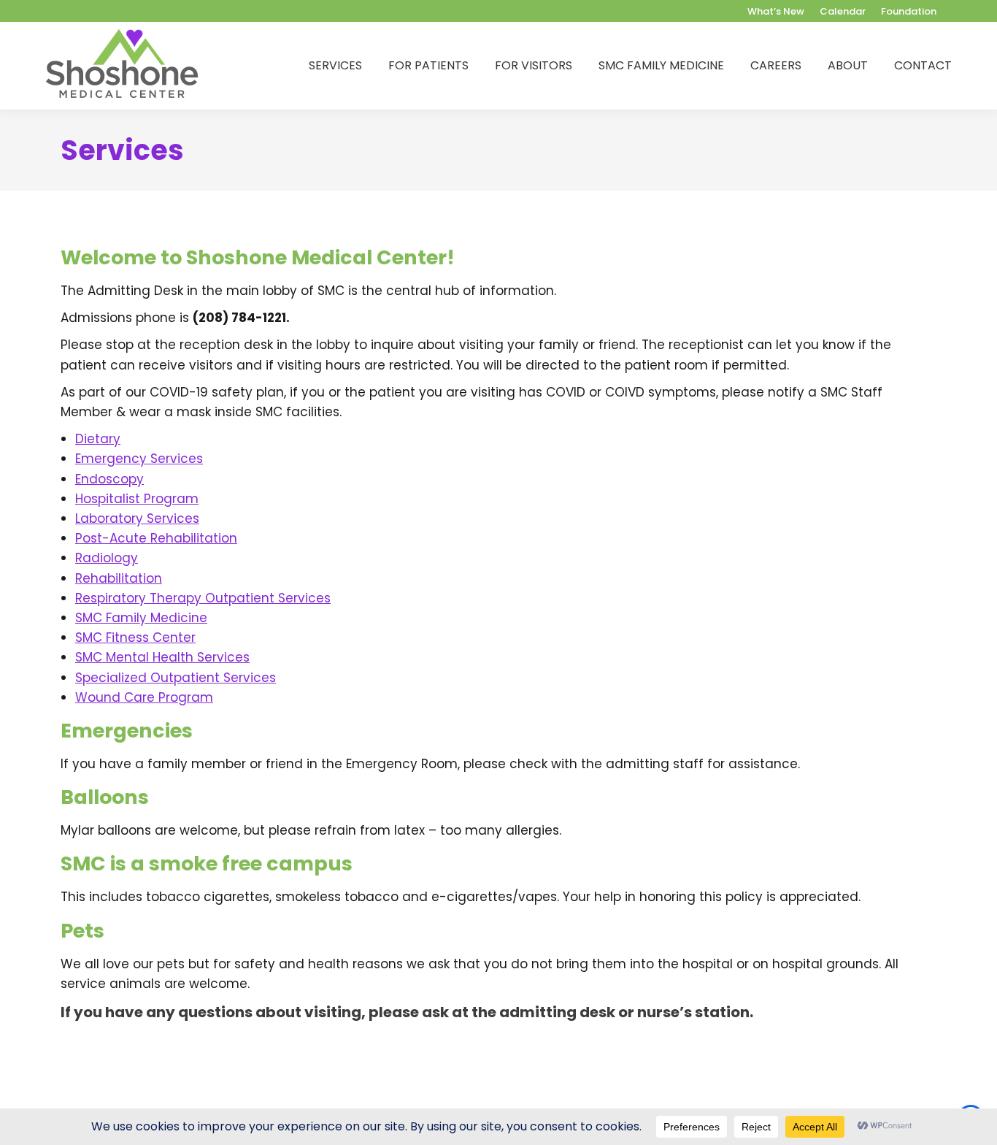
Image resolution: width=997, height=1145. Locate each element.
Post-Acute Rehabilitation (156, 538)
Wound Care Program (144, 697)
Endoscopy (109, 479)
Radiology (106, 558)
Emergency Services (139, 458)
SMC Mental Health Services (162, 657)
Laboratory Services (137, 518)
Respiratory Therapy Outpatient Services (203, 598)
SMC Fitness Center (135, 637)
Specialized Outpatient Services (175, 677)
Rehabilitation (118, 578)
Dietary (97, 439)
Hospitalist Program (137, 499)
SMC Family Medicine (141, 618)
